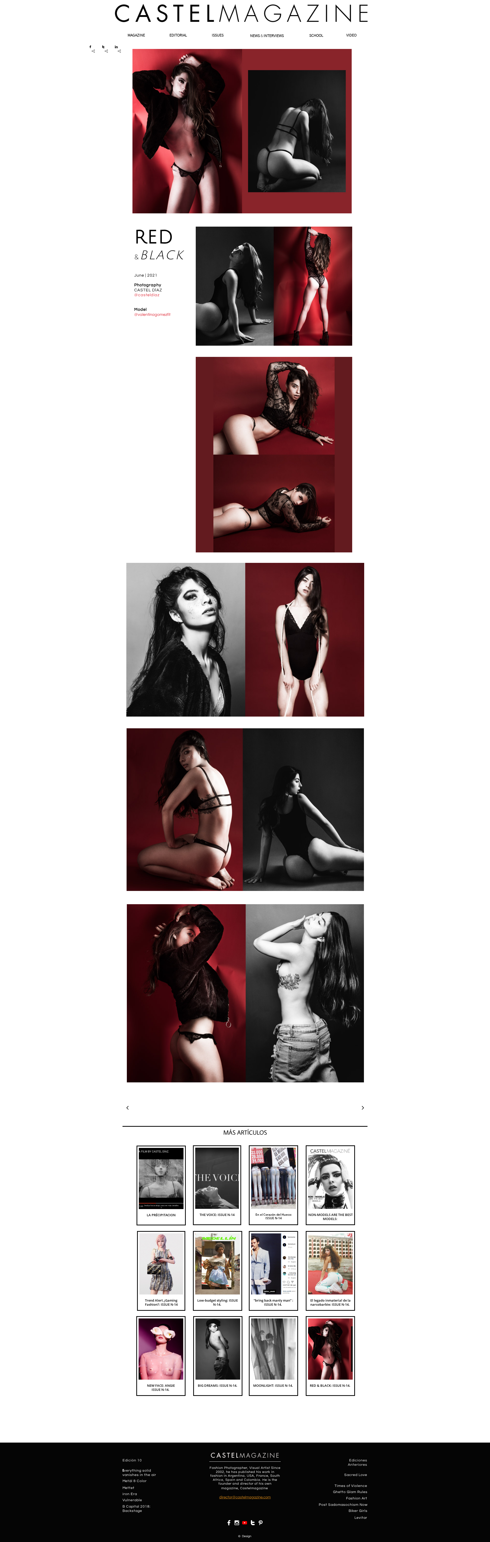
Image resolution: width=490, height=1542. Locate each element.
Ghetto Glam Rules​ (350, 1492)
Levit (358, 1518)
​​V (123, 1500)
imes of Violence (352, 1486)
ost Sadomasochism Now (344, 1505)
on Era (131, 1494)
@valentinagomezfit (152, 315)
